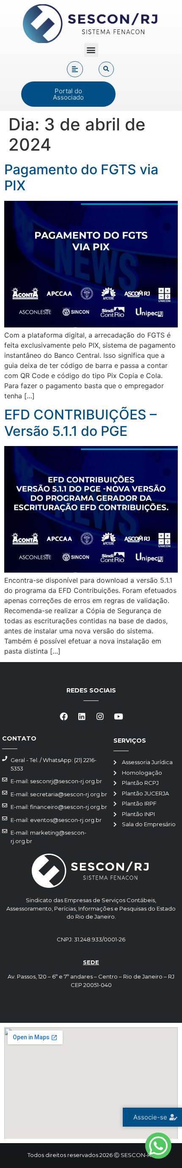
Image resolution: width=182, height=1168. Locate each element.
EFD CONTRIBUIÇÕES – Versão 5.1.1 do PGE (80, 422)
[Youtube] (118, 716)
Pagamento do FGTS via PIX (81, 177)
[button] (91, 50)
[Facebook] (64, 716)
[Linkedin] (82, 716)
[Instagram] (100, 716)
